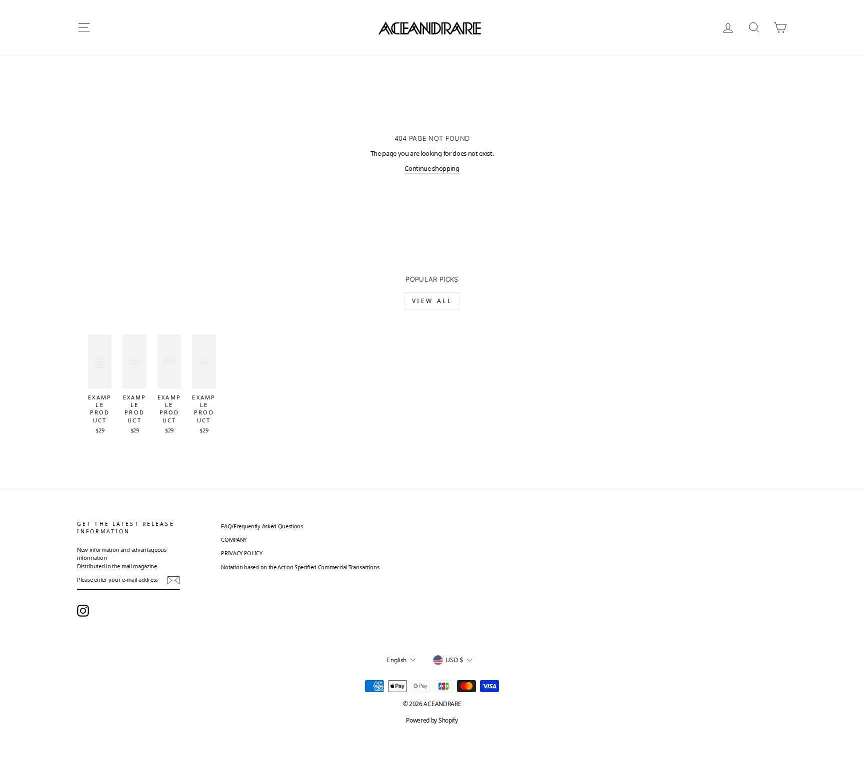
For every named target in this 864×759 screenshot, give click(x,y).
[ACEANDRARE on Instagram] (83, 611)
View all (432, 301)
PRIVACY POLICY (241, 553)
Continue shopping (431, 168)
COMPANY (233, 539)
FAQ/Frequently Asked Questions (261, 526)
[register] (173, 580)
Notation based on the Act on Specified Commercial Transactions (300, 567)
